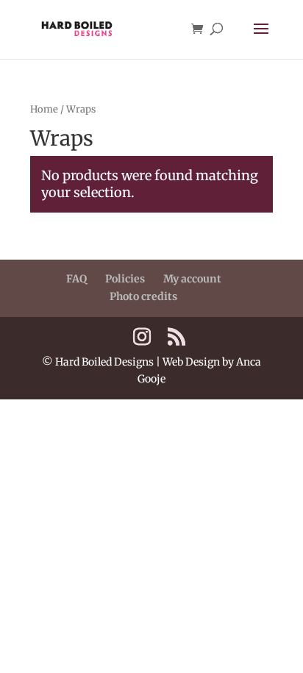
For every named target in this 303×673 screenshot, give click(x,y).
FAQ (76, 278)
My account (192, 278)
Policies (125, 278)
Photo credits (143, 296)
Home (44, 109)
